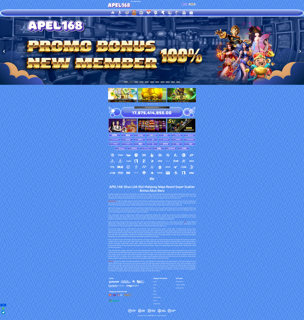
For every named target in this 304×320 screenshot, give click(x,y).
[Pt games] (128, 167)
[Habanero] (160, 167)
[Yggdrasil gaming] (144, 173)
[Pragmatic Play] (152, 155)
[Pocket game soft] (112, 167)
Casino (155, 284)
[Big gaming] (136, 161)
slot (185, 222)
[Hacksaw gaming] (160, 173)
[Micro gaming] (183, 155)
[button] (125, 82)
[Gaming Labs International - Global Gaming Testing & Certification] (141, 282)
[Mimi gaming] (120, 173)
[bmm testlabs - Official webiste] (117, 287)
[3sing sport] (144, 155)
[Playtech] (191, 155)
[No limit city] (136, 173)
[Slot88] (112, 173)
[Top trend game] (144, 161)
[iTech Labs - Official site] (134, 282)
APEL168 (110, 261)
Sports (155, 281)
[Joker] (168, 167)
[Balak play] (183, 173)
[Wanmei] (168, 155)
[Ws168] (191, 173)
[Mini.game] (128, 161)
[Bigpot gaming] (152, 161)
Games (155, 300)
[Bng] (191, 167)
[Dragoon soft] (152, 173)
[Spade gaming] (152, 167)
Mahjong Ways (112, 201)
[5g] (136, 167)
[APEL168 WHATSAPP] (3, 308)
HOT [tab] (155, 87)
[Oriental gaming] (176, 161)
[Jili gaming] (160, 161)
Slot (154, 288)
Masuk (185, 4)
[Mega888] (168, 173)
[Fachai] (128, 173)
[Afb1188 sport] (112, 155)
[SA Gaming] (168, 161)
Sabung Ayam (157, 297)
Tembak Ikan (156, 303)
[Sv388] (152, 179)
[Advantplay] (144, 167)
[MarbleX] (183, 161)
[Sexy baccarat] (176, 155)
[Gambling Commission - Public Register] (126, 282)
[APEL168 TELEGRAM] (3, 312)
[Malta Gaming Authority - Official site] (133, 287)
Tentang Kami (180, 281)
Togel (154, 291)
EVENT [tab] (152, 87)
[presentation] (4, 51)
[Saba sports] (136, 155)
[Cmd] (128, 155)
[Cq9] (183, 167)
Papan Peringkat (180, 284)
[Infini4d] (176, 173)
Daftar (192, 4)
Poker (155, 294)
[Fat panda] (120, 167)
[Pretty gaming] (120, 161)
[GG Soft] (160, 155)
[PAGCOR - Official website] (114, 282)
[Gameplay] (112, 161)
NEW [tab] (148, 87)
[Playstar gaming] (176, 167)
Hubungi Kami (180, 288)
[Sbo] (120, 155)
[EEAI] (191, 161)
